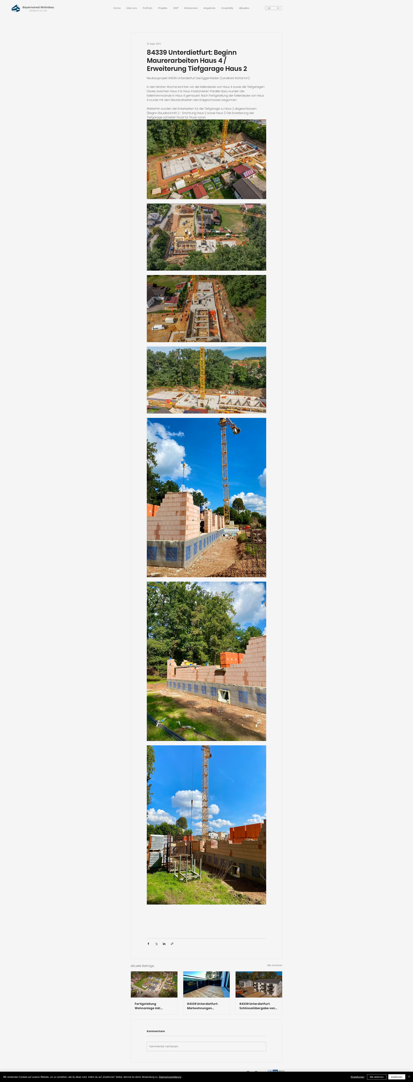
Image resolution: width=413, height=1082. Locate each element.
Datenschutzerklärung (170, 1076)
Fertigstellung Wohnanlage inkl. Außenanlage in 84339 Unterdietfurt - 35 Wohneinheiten (152, 1006)
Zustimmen (397, 1076)
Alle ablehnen (377, 1076)
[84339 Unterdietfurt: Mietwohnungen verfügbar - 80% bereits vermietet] (206, 984)
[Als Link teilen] (172, 943)
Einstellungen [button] (357, 1076)
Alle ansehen (274, 965)
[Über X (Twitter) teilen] (156, 943)
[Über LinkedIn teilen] (164, 943)
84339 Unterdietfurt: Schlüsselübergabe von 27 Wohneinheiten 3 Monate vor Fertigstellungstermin (257, 1006)
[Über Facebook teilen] (148, 943)
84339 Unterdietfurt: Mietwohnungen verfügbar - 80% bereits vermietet (205, 1006)
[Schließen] (409, 1076)
